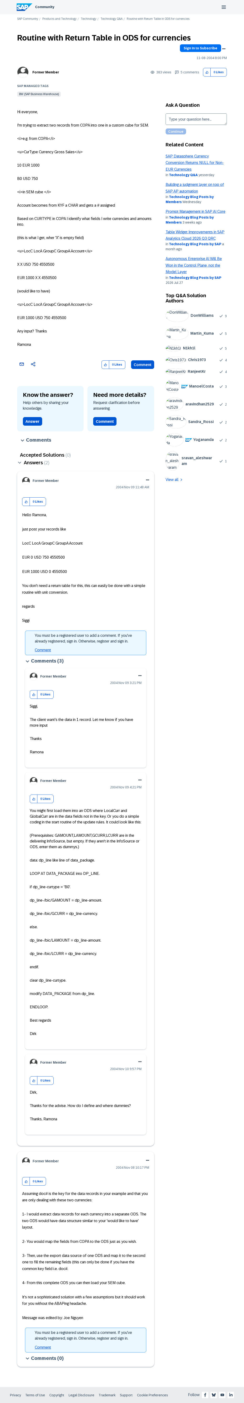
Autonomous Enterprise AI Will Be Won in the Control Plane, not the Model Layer (194, 265)
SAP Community (27, 18)
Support (126, 1395)
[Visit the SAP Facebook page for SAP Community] (205, 1395)
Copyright (56, 1395)
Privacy (15, 1395)
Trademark (107, 1395)
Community (44, 7)
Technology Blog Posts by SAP (195, 244)
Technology (88, 18)
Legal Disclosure (81, 1395)
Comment (143, 365)
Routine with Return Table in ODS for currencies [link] (158, 18)
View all (172, 480)
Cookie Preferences (152, 1395)
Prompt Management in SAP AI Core (195, 211)
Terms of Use (35, 1395)
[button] (207, 72)
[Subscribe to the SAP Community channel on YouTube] (222, 1395)
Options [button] (224, 49)
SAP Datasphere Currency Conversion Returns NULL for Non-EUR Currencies (195, 162)
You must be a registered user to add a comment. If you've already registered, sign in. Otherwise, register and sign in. (83, 638)
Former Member (45, 72)
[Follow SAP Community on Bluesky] (214, 1395)
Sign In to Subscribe (200, 48)
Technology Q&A (111, 18)
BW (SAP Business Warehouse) (39, 94)
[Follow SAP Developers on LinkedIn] (231, 1395)
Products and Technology (59, 18)
